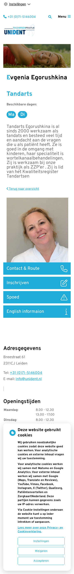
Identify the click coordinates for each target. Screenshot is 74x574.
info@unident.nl (29, 379)
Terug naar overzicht (23, 189)
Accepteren (41, 561)
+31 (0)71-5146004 (26, 373)
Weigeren (41, 551)
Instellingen (41, 541)
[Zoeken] (49, 17)
